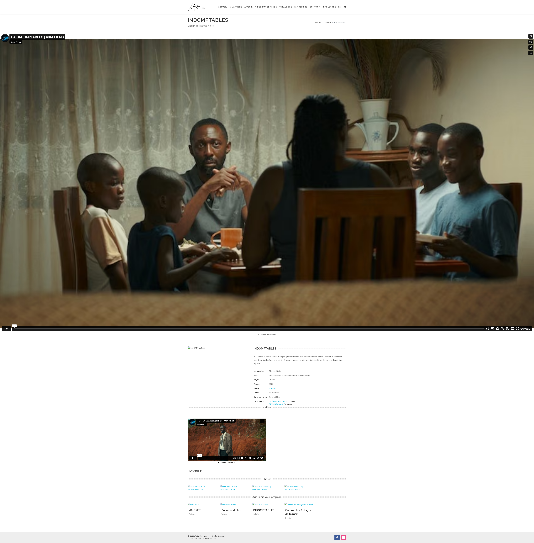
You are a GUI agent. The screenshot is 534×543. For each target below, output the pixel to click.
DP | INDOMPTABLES (278, 401)
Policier (272, 388)
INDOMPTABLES (264, 510)
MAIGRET (194, 510)
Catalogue (327, 22)
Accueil (318, 22)
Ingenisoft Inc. (210, 538)
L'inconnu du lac (231, 510)
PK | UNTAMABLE (277, 404)
